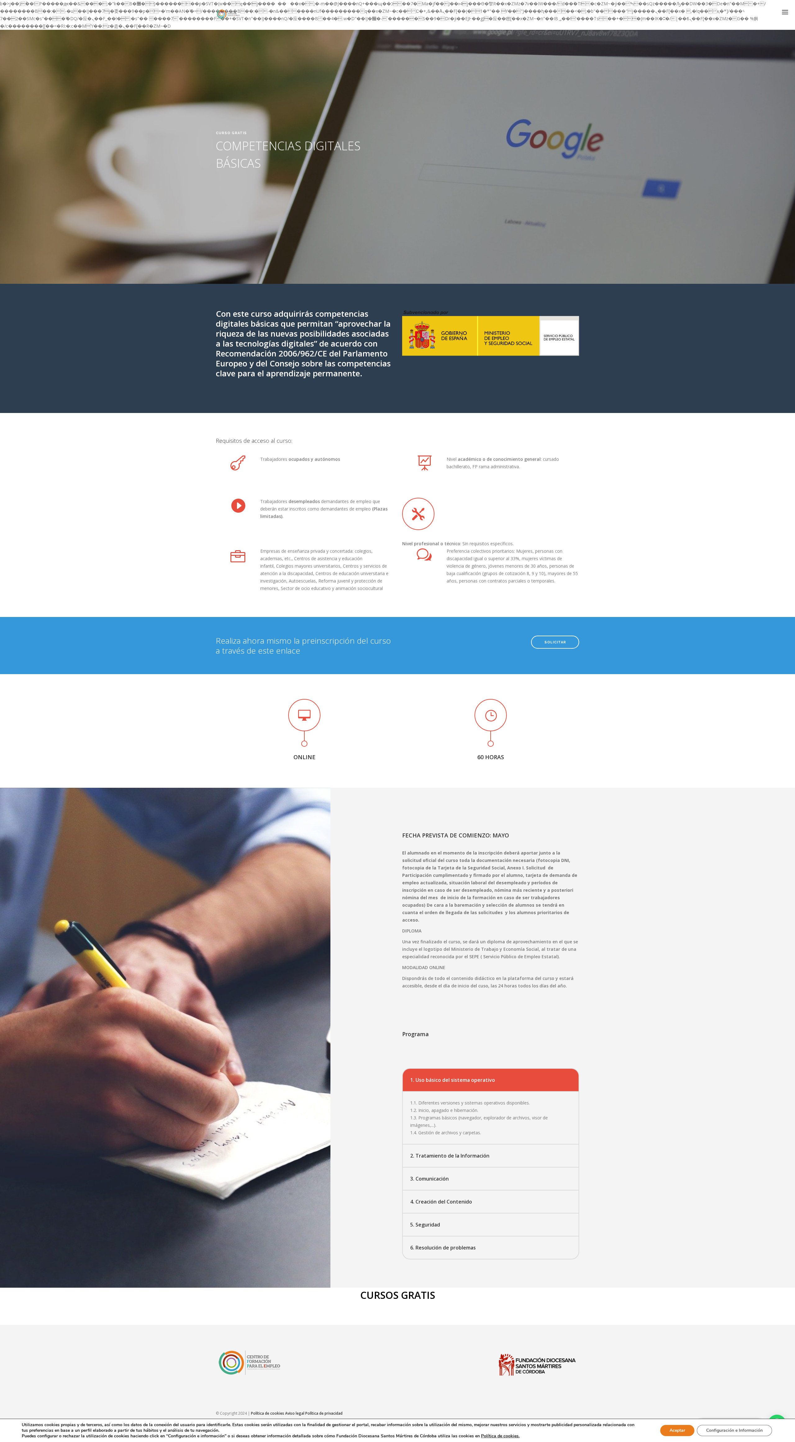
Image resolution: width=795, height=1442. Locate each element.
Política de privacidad (324, 1413)
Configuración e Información (734, 1430)
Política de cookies (267, 1413)
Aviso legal (294, 1413)
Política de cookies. (500, 1436)
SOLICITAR (555, 642)
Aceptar (677, 1430)
